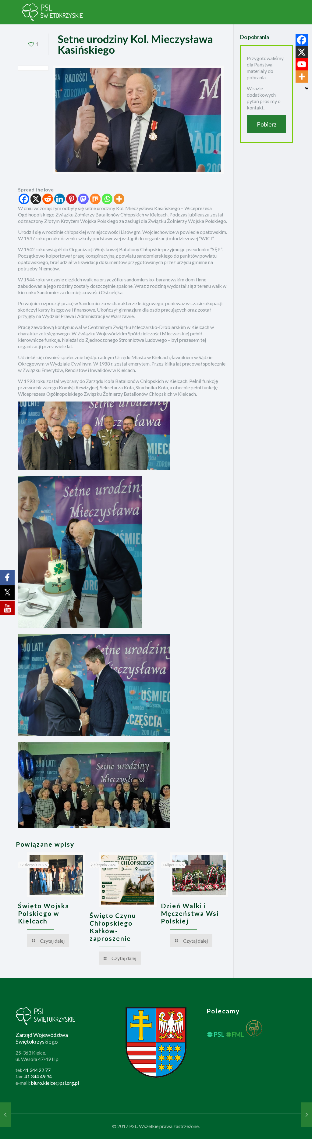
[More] (119, 199)
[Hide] (306, 88)
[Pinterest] (71, 199)
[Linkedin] (59, 199)
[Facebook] (24, 199)
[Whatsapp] (107, 199)
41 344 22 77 (37, 1070)
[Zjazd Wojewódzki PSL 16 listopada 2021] (5, 1114)
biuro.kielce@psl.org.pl (55, 1083)
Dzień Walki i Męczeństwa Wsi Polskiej (190, 913)
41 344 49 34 (38, 1076)
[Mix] (95, 199)
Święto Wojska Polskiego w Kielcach (43, 913)
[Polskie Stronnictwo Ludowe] (53, 12)
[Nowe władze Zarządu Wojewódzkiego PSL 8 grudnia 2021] (306, 1114)
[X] (35, 199)
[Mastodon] (83, 199)
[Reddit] (47, 199)
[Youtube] (302, 64)
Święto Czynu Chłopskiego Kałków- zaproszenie (113, 927)
